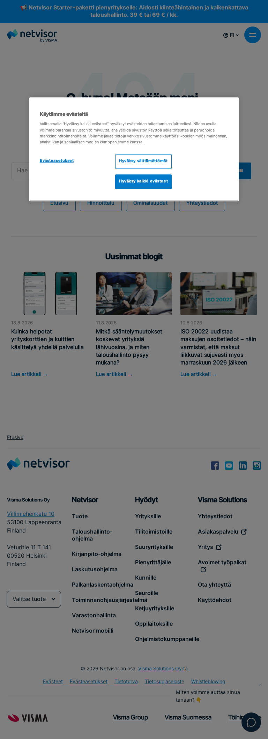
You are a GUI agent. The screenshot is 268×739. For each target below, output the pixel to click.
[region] (134, 149)
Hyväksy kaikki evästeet (143, 181)
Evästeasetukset (57, 161)
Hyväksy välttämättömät (143, 161)
